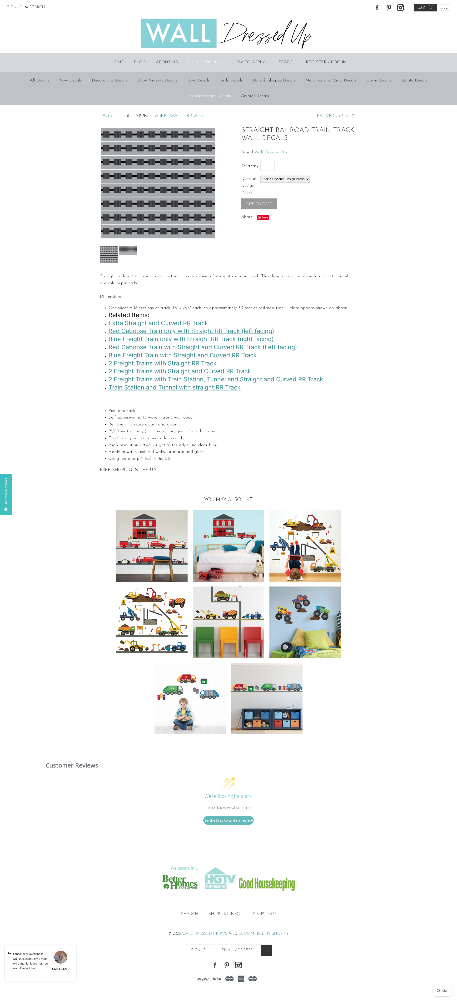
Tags (108, 115)
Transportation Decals (209, 96)
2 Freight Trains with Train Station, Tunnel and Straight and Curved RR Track (216, 379)
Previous (328, 115)
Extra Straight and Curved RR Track (158, 323)
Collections (205, 62)
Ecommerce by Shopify (263, 934)
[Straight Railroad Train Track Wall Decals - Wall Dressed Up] (158, 130)
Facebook (377, 7)
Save (265, 217)
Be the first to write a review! (228, 820)
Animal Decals (255, 96)
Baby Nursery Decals (157, 80)
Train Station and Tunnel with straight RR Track (175, 387)
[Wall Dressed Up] (228, 19)
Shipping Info (224, 914)
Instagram (400, 7)
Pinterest (388, 7)
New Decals (70, 80)
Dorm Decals (379, 80)
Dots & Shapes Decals (274, 80)
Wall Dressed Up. (200, 934)
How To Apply (250, 62)
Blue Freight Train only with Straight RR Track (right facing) (191, 339)
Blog (140, 62)
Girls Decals (231, 80)
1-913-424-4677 (263, 914)
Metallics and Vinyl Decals (331, 80)
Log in (339, 62)
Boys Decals (198, 80)
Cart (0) (425, 8)
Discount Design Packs (249, 186)
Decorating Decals (109, 80)
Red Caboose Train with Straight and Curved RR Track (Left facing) (203, 347)
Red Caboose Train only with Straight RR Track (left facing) (191, 330)
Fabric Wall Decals (178, 115)
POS (223, 934)
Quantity (249, 166)
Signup (14, 7)
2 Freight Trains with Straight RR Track (163, 363)
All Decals (39, 80)
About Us (167, 62)
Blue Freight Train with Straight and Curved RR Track (183, 355)
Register (316, 62)
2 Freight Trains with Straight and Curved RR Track (180, 371)
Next (351, 115)
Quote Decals (414, 80)
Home (117, 62)
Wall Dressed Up (270, 152)
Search (287, 62)
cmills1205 (60, 969)
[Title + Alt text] (78, 895)
